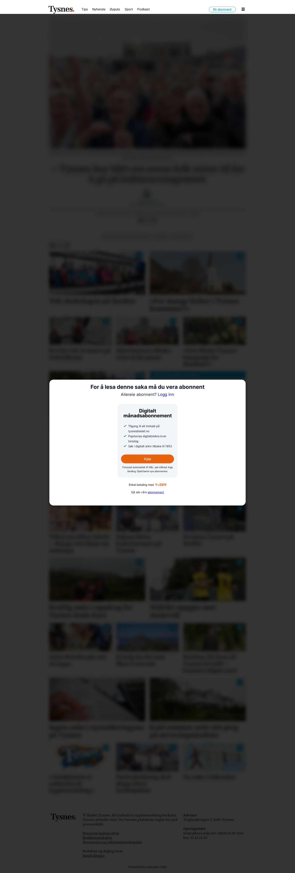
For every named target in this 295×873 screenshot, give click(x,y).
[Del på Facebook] (141, 220)
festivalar (181, 236)
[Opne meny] (243, 10)
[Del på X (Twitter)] (147, 220)
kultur (161, 236)
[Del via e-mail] (154, 220)
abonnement (156, 492)
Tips (84, 9)
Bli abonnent (222, 9)
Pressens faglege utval (101, 833)
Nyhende (98, 9)
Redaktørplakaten (97, 838)
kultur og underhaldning (127, 236)
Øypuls (115, 9)
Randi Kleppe (94, 856)
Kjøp (147, 459)
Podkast (143, 9)
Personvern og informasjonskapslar (112, 842)
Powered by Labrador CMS (147, 867)
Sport (129, 9)
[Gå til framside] (61, 9)
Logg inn (147, 394)
